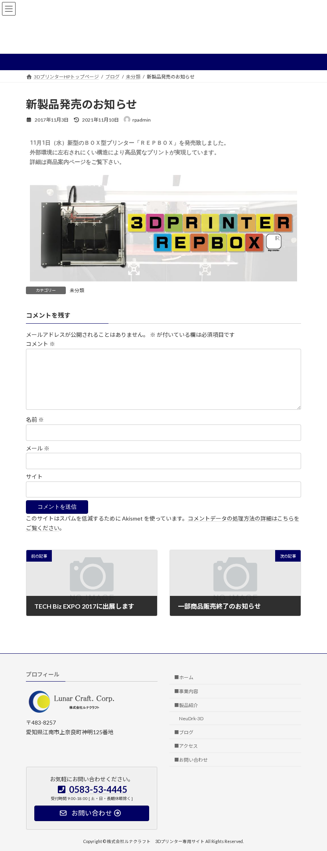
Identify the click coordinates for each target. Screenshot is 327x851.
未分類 (77, 290)
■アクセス (186, 746)
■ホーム (183, 677)
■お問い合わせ (191, 760)
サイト (34, 476)
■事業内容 (186, 691)
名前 (35, 420)
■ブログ (183, 732)
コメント (40, 344)
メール (37, 448)
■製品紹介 (186, 705)
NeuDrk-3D (191, 718)
